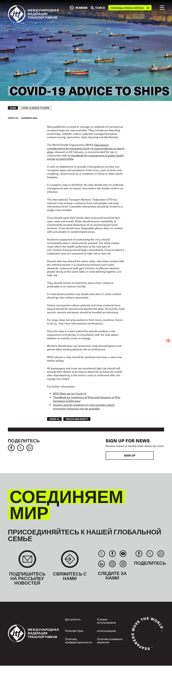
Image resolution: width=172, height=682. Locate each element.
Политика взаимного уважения (110, 640)
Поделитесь (24, 440)
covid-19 (54, 418)
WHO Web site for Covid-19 (69, 393)
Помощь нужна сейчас (127, 8)
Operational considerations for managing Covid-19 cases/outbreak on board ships (85, 148)
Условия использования (106, 620)
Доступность (73, 619)
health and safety (77, 418)
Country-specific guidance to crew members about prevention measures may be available (83, 406)
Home (13, 108)
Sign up (129, 455)
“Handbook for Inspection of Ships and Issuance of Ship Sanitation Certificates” (86, 399)
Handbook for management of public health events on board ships (85, 157)
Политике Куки (74, 631)
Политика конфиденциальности (78, 640)
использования (106, 631)
